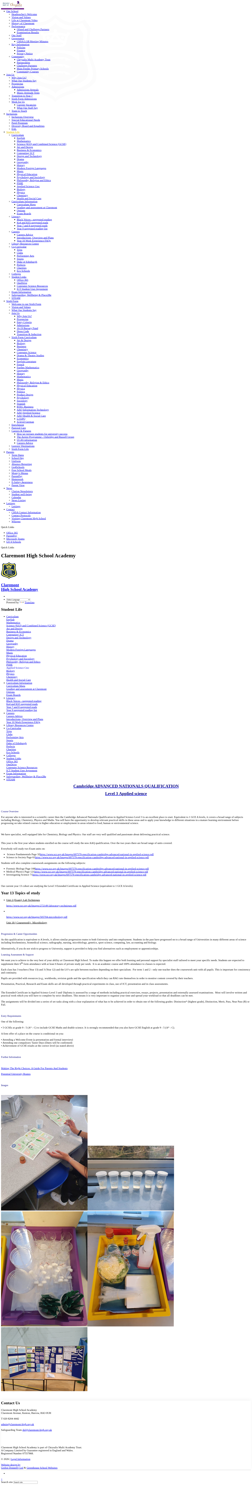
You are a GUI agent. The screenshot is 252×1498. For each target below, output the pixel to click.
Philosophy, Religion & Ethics (33, 382)
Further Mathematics (28, 367)
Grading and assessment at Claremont (37, 207)
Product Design (25, 394)
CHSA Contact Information (26, 512)
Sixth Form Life (20, 448)
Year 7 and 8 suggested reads (32, 225)
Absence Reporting (22, 464)
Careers (16, 231)
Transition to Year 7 (22, 95)
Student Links (19, 276)
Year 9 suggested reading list (32, 228)
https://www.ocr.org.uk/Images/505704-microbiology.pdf (36, 916)
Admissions (18, 86)
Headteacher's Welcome (24, 14)
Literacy (16, 216)
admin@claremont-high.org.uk (17, 1424)
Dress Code (23, 331)
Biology (21, 189)
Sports (20, 258)
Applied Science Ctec (28, 186)
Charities (22, 267)
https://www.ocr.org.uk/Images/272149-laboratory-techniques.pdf (41, 905)
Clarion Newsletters (22, 491)
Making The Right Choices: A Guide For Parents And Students (34, 1068)
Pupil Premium (20, 122)
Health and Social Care (29, 198)
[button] (15, 547)
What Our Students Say (24, 80)
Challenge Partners (27, 65)
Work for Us (18, 101)
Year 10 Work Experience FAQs (34, 240)
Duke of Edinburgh (27, 261)
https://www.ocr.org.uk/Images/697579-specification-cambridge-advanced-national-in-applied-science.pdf (97, 854)
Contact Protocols (21, 515)
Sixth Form (12, 301)
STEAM (16, 298)
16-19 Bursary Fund (27, 328)
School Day (18, 458)
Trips (19, 249)
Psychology (23, 397)
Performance (18, 26)
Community (18, 56)
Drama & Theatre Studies (30, 355)
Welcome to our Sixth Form (26, 304)
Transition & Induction (29, 334)
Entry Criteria (24, 322)
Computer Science (26, 352)
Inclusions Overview (23, 116)
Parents (10, 452)
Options (21, 210)
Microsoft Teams (15, 538)
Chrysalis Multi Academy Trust (33, 59)
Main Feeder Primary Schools (33, 68)
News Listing (19, 500)
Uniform (16, 461)
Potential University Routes (16, 1073)
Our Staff (17, 35)
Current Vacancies (26, 104)
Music (20, 171)
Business (21, 346)
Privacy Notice (25, 53)
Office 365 (22, 279)
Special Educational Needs (26, 119)
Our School (12, 11)
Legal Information (20, 1459)
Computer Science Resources (32, 285)
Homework (17, 479)
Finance (21, 50)
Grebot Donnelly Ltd (12, 1467)
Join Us (10, 74)
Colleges (16, 273)
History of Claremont (23, 23)
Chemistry (22, 195)
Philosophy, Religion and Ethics (34, 180)
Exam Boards (24, 213)
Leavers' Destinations (23, 445)
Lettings (10, 503)
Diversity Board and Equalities (28, 125)
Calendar (16, 497)
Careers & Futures (21, 430)
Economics (23, 358)
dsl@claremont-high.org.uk (37, 1429)
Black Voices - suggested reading (34, 219)
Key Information (20, 44)
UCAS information (27, 439)
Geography (22, 162)
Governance (18, 38)
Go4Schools (18, 467)
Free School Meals (22, 470)
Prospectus (17, 83)
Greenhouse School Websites (42, 1467)
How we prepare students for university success (42, 433)
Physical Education (27, 174)
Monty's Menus (20, 473)
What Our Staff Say (27, 107)
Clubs (20, 252)
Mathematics (24, 141)
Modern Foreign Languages (31, 168)
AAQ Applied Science (28, 412)
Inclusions (11, 113)
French (20, 364)
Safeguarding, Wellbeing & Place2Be (31, 295)
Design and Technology (29, 156)
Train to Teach (19, 110)
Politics (21, 391)
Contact (10, 509)
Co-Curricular (19, 246)
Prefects (21, 264)
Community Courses (28, 71)
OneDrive (22, 282)
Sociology (22, 400)
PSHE (20, 183)
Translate (30, 602)
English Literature (26, 361)
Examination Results (28, 32)
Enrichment (18, 424)
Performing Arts (25, 255)
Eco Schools (23, 270)
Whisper (16, 521)
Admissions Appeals (28, 89)
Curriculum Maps (26, 204)
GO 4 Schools (13, 541)
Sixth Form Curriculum (24, 337)
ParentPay (17, 476)
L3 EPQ (21, 418)
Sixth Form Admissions (24, 98)
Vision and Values (21, 17)
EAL (14, 128)
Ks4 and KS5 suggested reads (32, 222)
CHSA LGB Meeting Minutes (32, 41)
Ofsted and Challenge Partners (33, 29)
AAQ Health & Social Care (31, 415)
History (21, 165)
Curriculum (18, 134)
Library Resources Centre (25, 243)
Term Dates (18, 455)
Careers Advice (25, 234)
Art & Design (24, 340)
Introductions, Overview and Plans (35, 237)
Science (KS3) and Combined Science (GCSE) (41, 144)
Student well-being (22, 494)
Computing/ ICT (25, 153)
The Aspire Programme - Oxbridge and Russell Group (45, 436)
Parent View (18, 485)
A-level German (25, 421)
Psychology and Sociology (31, 177)
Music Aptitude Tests (28, 92)
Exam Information (21, 291)
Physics (21, 192)
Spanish (21, 403)
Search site (7, 1482)
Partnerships (23, 62)
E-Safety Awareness (22, 482)
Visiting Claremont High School (29, 518)
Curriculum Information (24, 201)
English (21, 138)
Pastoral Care (19, 427)
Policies (21, 47)
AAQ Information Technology (33, 409)
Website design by (10, 1464)
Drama (20, 159)
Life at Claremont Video (25, 20)
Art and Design (25, 147)
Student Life (13, 131)
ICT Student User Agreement (32, 288)
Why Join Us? (19, 77)
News (9, 488)
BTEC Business (25, 406)
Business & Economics (29, 150)
